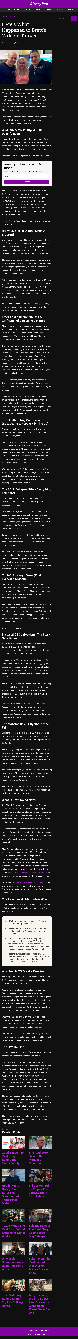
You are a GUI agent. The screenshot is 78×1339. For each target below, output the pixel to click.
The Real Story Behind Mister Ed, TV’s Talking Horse (12, 1300)
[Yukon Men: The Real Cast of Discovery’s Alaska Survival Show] (40, 1253)
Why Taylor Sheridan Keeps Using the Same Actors (12, 1264)
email (9, 171)
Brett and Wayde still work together (30, 882)
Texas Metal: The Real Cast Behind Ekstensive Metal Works (13, 1231)
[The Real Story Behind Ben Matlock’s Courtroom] (40, 1147)
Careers (47, 10)
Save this (27, 181)
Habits (7, 10)
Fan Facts (60, 10)
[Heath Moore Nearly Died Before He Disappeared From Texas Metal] (13, 1180)
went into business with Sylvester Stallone (28, 872)
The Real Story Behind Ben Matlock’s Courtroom (39, 1158)
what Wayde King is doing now (25, 565)
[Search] (74, 18)
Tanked (7, 1129)
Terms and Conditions (34, 1334)
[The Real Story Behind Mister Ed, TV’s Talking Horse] (13, 1290)
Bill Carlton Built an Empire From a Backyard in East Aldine (40, 1191)
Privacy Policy (46, 1334)
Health (17, 10)
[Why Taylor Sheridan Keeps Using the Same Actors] (13, 1253)
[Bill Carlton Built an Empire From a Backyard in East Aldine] (40, 1180)
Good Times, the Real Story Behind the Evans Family (13, 1158)
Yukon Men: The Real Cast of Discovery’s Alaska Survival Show (39, 1266)
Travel (71, 10)
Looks (37, 10)
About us (48, 1330)
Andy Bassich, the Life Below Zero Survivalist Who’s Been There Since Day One (40, 1304)
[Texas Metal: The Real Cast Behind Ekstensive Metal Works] (13, 1220)
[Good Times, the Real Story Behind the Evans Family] (13, 1147)
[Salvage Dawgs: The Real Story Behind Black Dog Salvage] (40, 1220)
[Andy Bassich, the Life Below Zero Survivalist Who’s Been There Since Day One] (40, 1290)
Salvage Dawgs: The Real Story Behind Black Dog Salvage (39, 1231)
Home (4, 16)
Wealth (27, 10)
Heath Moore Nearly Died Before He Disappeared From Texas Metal (10, 1194)
